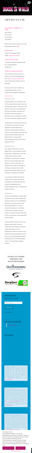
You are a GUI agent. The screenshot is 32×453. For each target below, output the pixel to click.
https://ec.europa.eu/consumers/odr (16, 78)
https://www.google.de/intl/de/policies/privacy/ (13, 429)
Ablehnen (20, 448)
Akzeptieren (8, 448)
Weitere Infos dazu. (15, 451)
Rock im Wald (12, 325)
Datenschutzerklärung (8, 379)
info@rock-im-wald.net (14, 55)
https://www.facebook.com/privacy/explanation (12, 401)
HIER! (18, 46)
